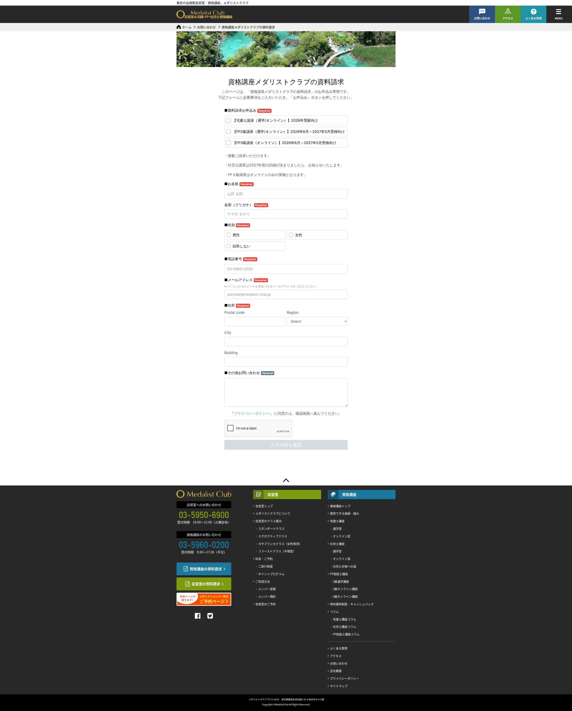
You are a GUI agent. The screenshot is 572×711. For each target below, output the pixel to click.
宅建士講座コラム (344, 619)
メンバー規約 (267, 596)
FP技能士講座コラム (346, 634)
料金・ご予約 (264, 558)
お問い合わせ (482, 18)
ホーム (186, 27)
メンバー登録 (267, 589)
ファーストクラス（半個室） (277, 551)
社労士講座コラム (344, 626)
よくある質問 (534, 18)
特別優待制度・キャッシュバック (352, 604)
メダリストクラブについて (272, 513)
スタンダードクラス (271, 528)
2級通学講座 (341, 581)
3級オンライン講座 (345, 596)
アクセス (508, 18)
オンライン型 (341, 536)
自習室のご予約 (265, 604)
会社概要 (336, 671)
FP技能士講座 (339, 574)
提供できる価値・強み (344, 513)
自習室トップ (264, 506)
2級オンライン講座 (345, 589)
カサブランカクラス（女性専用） (280, 544)
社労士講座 (337, 544)
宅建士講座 (337, 521)
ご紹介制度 (265, 566)
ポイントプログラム (271, 574)
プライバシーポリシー (344, 678)
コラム (334, 611)
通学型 (337, 528)
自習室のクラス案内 (268, 521)
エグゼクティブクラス (272, 536)
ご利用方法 (262, 581)
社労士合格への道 (344, 566)
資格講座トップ (340, 506)
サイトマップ (338, 686)
